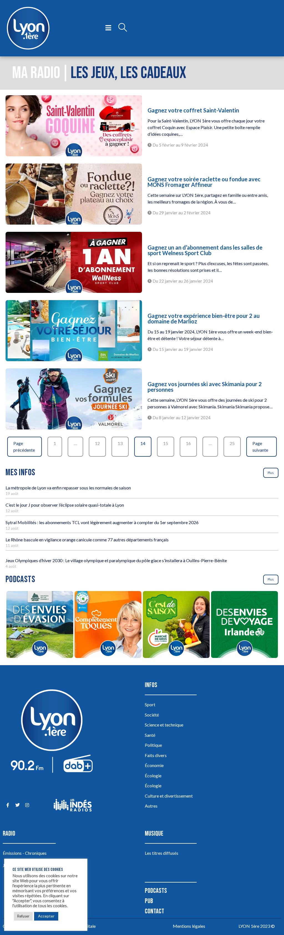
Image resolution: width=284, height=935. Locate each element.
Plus (271, 472)
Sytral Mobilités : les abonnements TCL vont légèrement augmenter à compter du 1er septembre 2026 (102, 522)
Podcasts (156, 891)
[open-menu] (108, 28)
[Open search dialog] (122, 28)
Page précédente (24, 447)
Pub (149, 901)
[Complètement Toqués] (108, 625)
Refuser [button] (23, 916)
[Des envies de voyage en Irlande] (244, 625)
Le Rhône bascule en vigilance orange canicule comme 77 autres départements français (87, 539)
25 (232, 443)
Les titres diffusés (161, 853)
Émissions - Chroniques (25, 853)
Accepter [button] (46, 916)
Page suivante (260, 447)
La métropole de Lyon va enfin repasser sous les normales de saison (68, 487)
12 (97, 443)
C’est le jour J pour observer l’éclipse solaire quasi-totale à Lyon (65, 504)
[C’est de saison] (176, 625)
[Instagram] (27, 805)
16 (188, 443)
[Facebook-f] (7, 805)
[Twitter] (17, 805)
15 (165, 443)
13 (120, 443)
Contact (154, 911)
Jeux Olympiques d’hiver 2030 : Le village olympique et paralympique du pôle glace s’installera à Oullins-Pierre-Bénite (116, 560)
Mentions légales (189, 926)
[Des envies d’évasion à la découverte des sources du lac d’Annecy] (40, 625)
